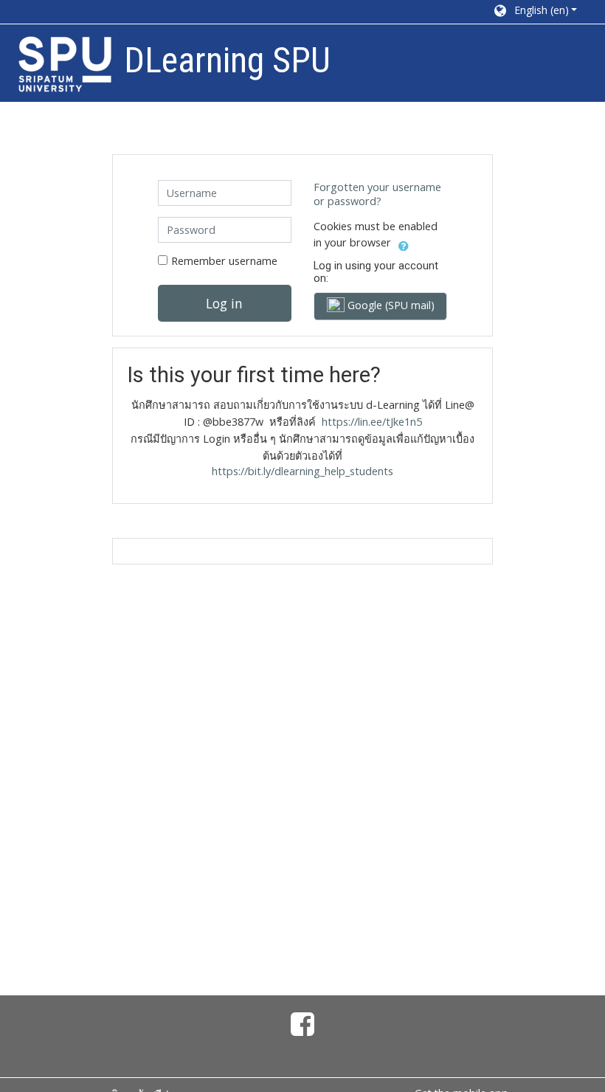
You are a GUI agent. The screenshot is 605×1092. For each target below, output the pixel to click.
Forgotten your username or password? (377, 194)
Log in (224, 303)
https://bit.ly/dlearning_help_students (302, 471)
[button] (534, 12)
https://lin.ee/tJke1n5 (372, 422)
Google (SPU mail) (390, 305)
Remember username (224, 261)
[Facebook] (302, 1029)
